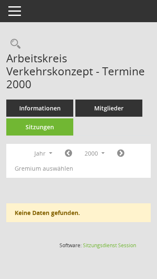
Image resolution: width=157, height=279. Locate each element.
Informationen (40, 108)
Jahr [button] (40, 153)
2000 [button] (92, 153)
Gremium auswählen (44, 168)
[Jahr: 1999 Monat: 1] (68, 153)
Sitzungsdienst (109, 245)
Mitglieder (109, 108)
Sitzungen (40, 127)
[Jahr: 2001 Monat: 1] (121, 153)
